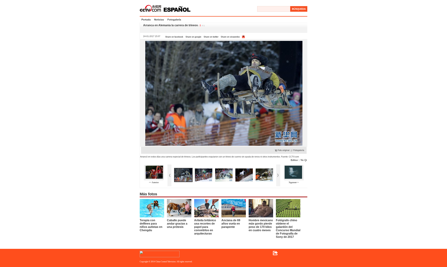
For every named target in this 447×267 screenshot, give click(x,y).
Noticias (159, 19)
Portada (146, 19)
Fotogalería (174, 19)
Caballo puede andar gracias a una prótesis (177, 223)
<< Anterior (154, 182)
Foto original (284, 150)
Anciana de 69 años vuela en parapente (230, 223)
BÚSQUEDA (299, 9)
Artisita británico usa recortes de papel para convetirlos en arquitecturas (205, 227)
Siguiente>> (294, 182)
